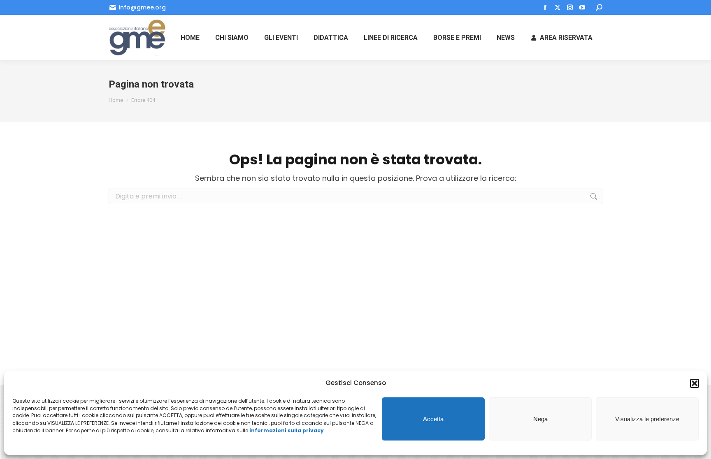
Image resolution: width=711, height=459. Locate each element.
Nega (540, 418)
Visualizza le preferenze (647, 418)
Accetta (433, 418)
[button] (694, 383)
